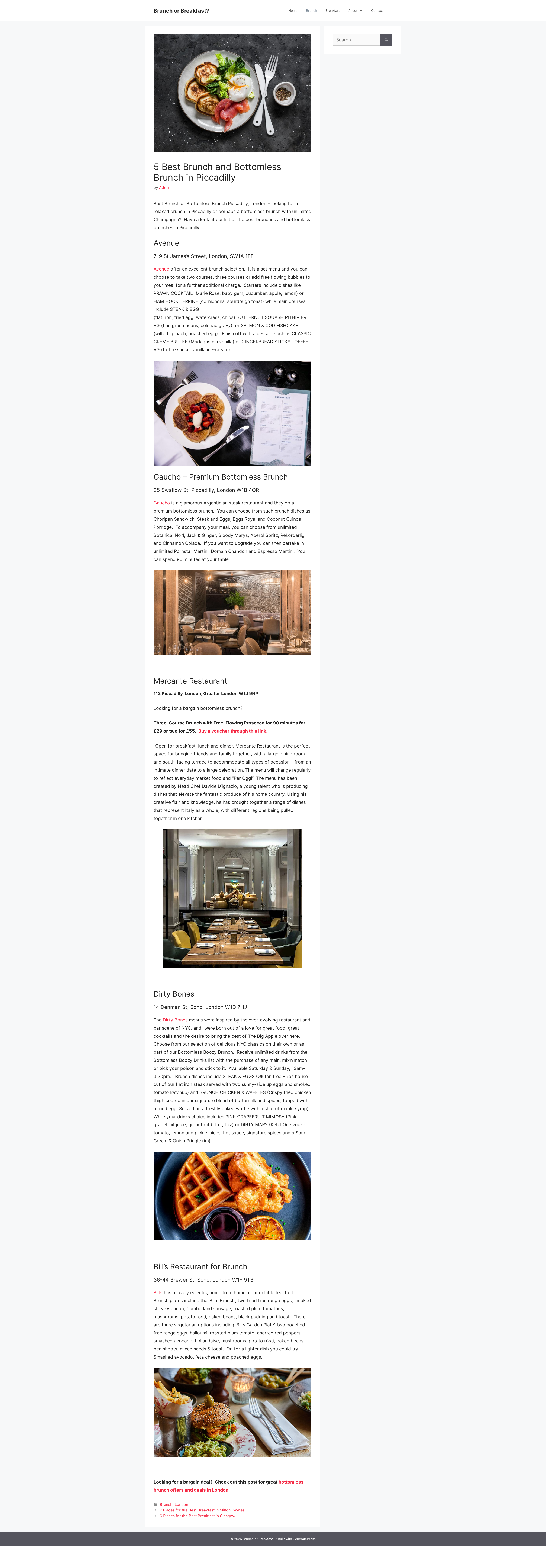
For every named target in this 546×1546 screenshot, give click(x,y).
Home (293, 11)
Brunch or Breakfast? (181, 10)
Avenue (161, 269)
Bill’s (158, 1292)
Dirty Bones (175, 1020)
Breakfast (332, 11)
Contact (377, 11)
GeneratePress (304, 1539)
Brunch (311, 11)
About (352, 11)
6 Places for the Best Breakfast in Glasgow (197, 1516)
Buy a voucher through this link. (232, 731)
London (181, 1504)
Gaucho (162, 503)
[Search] (386, 40)
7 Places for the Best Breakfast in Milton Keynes (202, 1510)
